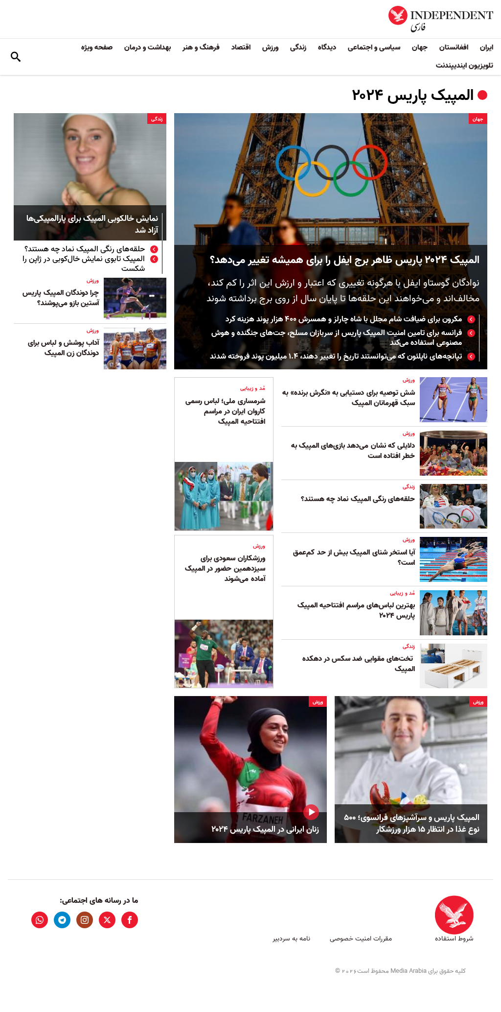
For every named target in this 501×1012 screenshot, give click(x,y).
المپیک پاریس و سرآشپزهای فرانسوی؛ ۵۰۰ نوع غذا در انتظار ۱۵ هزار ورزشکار (411, 824)
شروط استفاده (454, 938)
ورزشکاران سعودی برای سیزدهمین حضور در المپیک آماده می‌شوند (225, 569)
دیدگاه (327, 47)
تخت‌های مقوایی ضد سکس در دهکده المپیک (358, 664)
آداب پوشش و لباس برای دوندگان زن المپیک (63, 348)
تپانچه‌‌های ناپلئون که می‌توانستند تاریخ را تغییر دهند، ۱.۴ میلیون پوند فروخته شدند (336, 356)
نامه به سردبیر (291, 938)
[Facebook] (129, 920)
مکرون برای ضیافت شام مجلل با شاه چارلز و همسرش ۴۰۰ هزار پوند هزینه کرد (344, 319)
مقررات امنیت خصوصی (361, 938)
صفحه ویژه (97, 47)
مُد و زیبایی (402, 593)
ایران (486, 47)
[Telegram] (62, 920)
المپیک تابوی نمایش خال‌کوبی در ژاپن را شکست (84, 264)
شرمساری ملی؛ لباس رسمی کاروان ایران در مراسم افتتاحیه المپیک (225, 411)
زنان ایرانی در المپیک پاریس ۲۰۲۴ (265, 830)
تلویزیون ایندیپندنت (464, 66)
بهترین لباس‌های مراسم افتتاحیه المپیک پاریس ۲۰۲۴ (356, 611)
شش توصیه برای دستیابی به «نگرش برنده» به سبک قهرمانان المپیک (348, 398)
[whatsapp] (39, 920)
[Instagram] (84, 920)
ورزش (270, 47)
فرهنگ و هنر (201, 47)
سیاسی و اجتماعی (374, 47)
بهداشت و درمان (147, 47)
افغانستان (453, 47)
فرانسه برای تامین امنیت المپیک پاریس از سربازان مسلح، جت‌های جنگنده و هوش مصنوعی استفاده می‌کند (336, 338)
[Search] (15, 57)
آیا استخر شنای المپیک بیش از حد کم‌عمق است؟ (354, 558)
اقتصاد (240, 47)
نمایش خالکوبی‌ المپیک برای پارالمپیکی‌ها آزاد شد (92, 225)
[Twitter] (107, 920)
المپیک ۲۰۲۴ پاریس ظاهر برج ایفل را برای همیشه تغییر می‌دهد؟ (344, 260)
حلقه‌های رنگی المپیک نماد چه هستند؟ (84, 249)
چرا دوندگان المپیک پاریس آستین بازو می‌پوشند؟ (61, 298)
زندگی (298, 47)
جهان (420, 47)
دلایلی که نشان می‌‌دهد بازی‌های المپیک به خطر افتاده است (353, 451)
